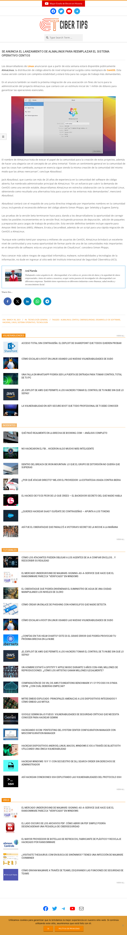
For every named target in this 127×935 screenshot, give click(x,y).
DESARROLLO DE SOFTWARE (108, 319)
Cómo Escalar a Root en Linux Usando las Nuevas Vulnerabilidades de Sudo (67, 359)
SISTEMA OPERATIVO (26, 322)
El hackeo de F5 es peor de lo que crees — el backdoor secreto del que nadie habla (71, 495)
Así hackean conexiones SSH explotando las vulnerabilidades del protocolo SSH (71, 777)
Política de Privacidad (69, 929)
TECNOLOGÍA (42, 322)
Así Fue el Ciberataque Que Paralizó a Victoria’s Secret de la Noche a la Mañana (69, 527)
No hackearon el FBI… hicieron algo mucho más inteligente (57, 448)
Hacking (6, 322)
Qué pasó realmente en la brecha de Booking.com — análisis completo (64, 433)
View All (121, 335)
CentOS (111, 70)
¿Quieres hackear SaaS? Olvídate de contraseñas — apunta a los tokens (65, 511)
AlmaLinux (66, 319)
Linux (31, 66)
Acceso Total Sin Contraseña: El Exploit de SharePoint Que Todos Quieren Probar (71, 343)
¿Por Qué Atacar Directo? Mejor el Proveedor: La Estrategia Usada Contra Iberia (71, 480)
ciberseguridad (87, 319)
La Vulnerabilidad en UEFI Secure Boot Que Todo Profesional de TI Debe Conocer (69, 406)
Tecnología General (38, 319)
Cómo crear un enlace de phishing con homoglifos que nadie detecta (63, 604)
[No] (123, 925)
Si (48, 929)
